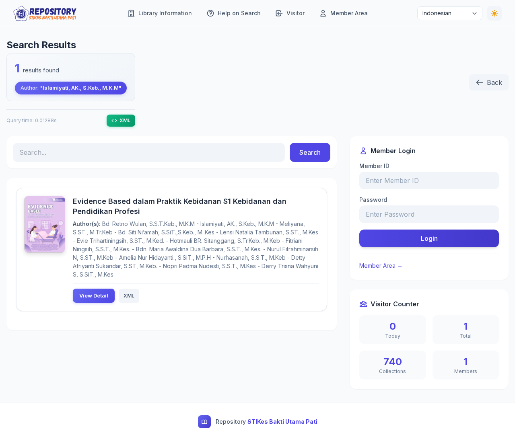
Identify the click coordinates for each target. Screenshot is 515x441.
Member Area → (381, 265)
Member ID (374, 165)
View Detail (93, 295)
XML (124, 120)
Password (373, 199)
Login (429, 238)
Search (310, 152)
